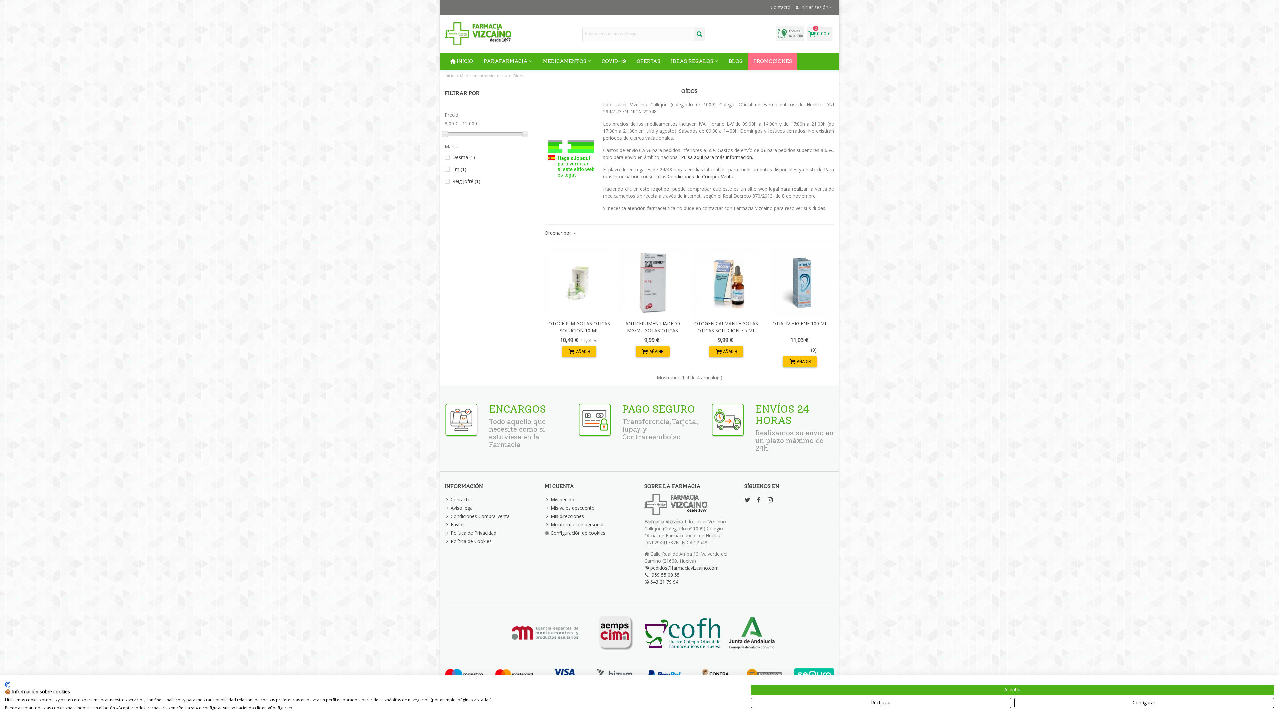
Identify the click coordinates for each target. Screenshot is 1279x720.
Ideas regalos (692, 61)
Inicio (465, 61)
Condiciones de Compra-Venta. (701, 176)
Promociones (772, 61)
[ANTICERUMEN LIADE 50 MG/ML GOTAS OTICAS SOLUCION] (652, 282)
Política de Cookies (471, 541)
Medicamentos (564, 61)
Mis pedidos (564, 499)
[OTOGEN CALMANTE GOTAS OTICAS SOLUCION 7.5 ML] (726, 282)
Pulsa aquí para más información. (717, 157)
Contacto (461, 499)
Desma (463, 157)
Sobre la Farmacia (672, 486)
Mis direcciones (567, 516)
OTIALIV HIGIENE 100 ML (799, 323)
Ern (459, 169)
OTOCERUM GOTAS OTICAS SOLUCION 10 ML (579, 327)
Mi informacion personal (577, 524)
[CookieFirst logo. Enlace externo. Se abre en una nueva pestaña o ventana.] (7, 685)
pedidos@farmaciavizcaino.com (684, 568)
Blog (736, 61)
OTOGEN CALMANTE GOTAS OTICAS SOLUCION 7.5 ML (726, 327)
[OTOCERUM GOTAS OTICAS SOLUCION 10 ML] (579, 282)
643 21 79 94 (664, 582)
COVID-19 (614, 61)
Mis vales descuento (573, 508)
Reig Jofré (466, 181)
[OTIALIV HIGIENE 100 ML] (800, 282)
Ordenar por (558, 233)
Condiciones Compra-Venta (480, 516)
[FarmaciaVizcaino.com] (478, 33)
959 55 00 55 (666, 575)
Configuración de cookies (578, 533)
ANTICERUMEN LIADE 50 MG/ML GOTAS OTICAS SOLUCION (652, 330)
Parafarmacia (506, 61)
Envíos (458, 524)
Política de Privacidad (473, 533)
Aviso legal (462, 508)
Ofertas (648, 61)
